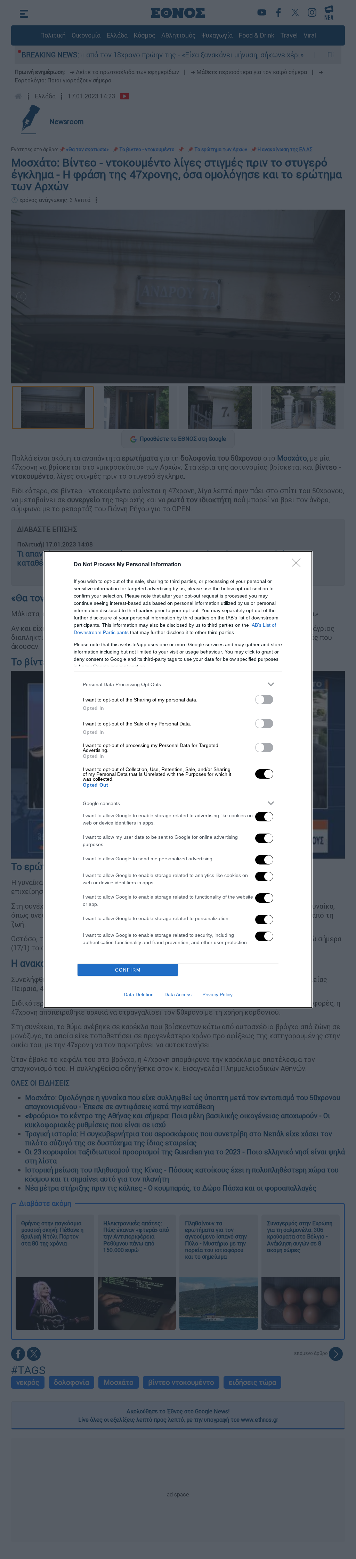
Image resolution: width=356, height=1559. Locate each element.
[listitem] (178, 684)
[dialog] (178, 779)
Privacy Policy (217, 994)
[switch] (264, 699)
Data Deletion (139, 994)
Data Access (178, 994)
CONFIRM (128, 970)
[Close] (298, 564)
